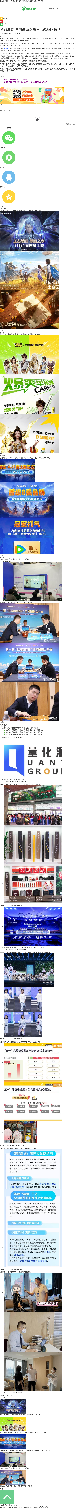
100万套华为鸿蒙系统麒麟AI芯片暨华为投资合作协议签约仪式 (19, 728)
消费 (35, 1)
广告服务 (9, 1505)
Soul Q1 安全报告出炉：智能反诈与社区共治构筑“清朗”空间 (18, 1148)
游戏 (13, 1)
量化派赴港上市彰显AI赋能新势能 (14, 779)
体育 (10, 1)
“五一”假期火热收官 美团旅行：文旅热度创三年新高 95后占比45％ (20, 1042)
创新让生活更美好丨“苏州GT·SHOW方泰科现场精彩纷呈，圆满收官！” (21, 784)
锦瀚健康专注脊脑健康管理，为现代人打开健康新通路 (16, 1272)
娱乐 (7, 1)
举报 (1, 108)
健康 (32, 1)
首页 (1, 1)
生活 (20, 1)
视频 (26, 1)
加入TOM (15, 1505)
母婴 (23, 1)
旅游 (17, 1)
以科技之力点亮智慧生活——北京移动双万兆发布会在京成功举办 (24, 947)
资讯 (4, 1)
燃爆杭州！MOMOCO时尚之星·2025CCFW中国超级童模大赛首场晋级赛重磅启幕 (25, 952)
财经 (29, 1)
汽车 (39, 1)
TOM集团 (3, 1505)
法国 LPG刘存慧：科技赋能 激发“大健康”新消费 (14, 559)
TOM (1, 561)
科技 (42, 1)
